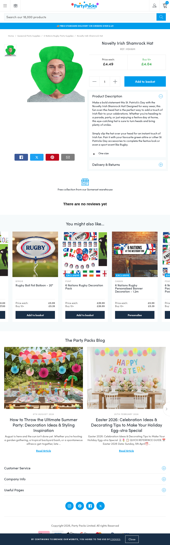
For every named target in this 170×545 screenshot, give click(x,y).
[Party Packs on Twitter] (100, 506)
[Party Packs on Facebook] (90, 506)
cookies (115, 539)
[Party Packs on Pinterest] (80, 506)
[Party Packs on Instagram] (69, 506)
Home (11, 35)
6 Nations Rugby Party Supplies (58, 35)
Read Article (43, 450)
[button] (10, 50)
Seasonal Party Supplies (28, 35)
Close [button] (132, 539)
